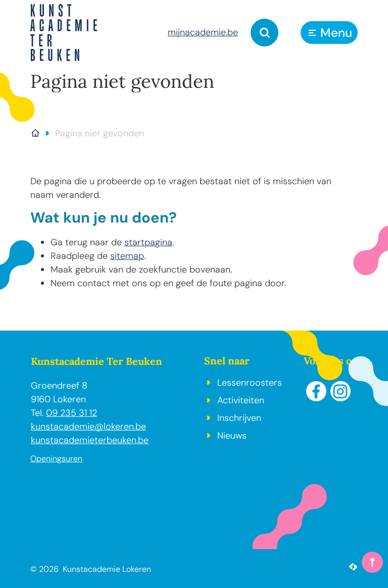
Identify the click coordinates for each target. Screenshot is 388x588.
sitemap (127, 256)
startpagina (148, 242)
